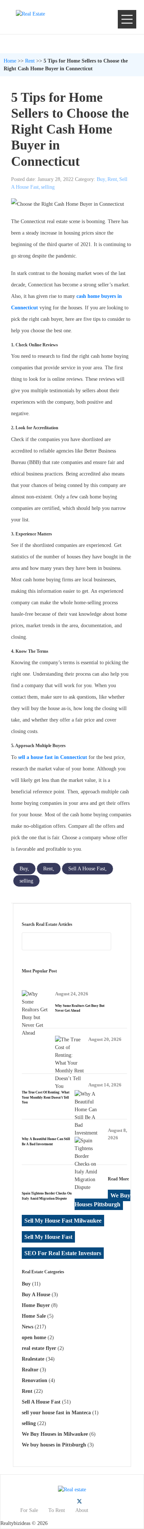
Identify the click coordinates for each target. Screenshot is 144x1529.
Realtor (30, 1369)
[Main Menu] (127, 19)
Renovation (34, 1380)
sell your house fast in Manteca (56, 1412)
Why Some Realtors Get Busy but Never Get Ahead (79, 1008)
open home (34, 1337)
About (81, 1510)
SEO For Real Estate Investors (62, 1253)
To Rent (56, 1510)
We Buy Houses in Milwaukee (55, 1434)
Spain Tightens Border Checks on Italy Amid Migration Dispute (47, 1196)
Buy (101, 179)
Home (10, 61)
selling (48, 187)
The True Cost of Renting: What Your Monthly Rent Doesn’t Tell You (45, 1097)
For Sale (29, 1510)
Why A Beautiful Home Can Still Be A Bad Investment (46, 1141)
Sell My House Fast (48, 1237)
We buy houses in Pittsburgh (54, 1445)
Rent (30, 61)
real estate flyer (39, 1348)
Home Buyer (36, 1305)
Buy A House (36, 1294)
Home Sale (34, 1316)
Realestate (33, 1359)
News (27, 1327)
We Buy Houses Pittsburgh (102, 1199)
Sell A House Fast (86, 868)
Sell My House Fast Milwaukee (63, 1220)
